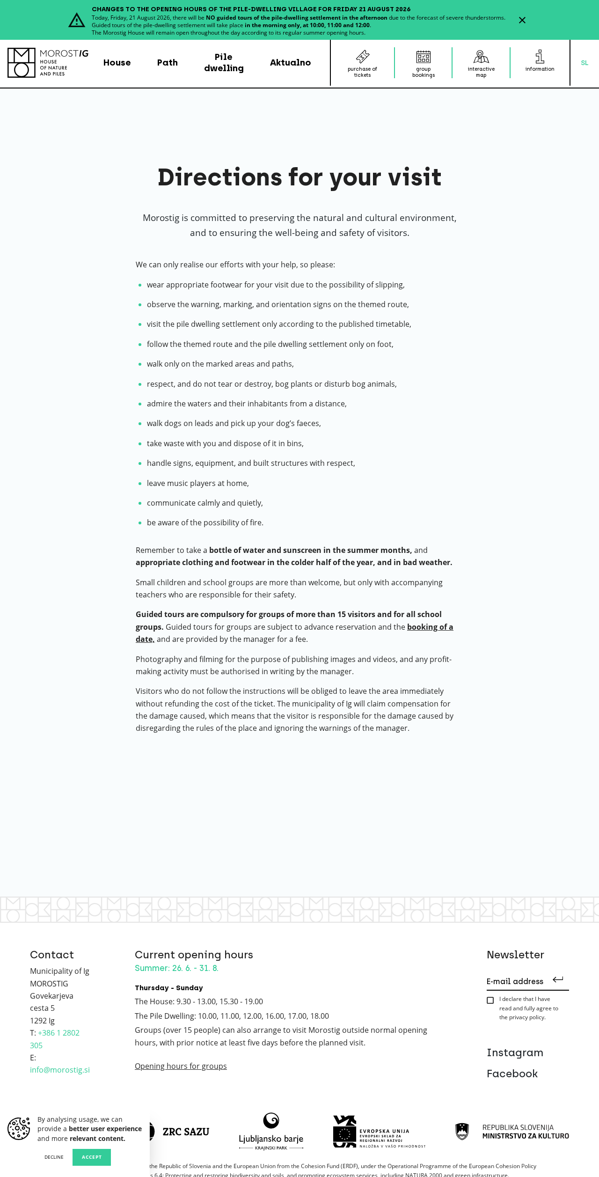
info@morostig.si (60, 1070)
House (117, 62)
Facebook (512, 1073)
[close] (522, 20)
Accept (92, 1157)
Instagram (515, 1052)
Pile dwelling (224, 62)
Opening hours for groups (181, 1066)
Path (167, 62)
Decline (54, 1157)
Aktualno (290, 62)
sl (585, 63)
